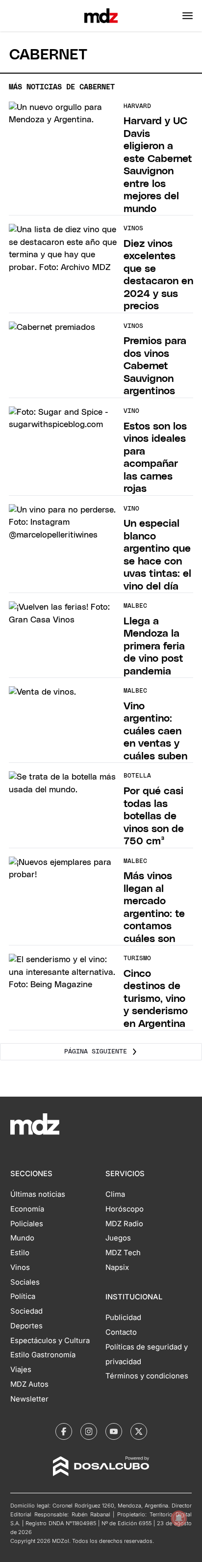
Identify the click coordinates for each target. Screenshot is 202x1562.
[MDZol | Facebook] (64, 1431)
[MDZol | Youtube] (114, 1431)
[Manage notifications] (179, 1518)
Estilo (19, 1252)
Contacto (121, 1332)
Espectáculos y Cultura (50, 1340)
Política (22, 1296)
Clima (115, 1194)
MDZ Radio (124, 1223)
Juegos (118, 1238)
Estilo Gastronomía (43, 1354)
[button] (187, 15)
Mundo (22, 1238)
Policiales (26, 1223)
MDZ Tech (123, 1252)
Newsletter (29, 1399)
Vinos (20, 1267)
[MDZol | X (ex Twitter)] (139, 1431)
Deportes (26, 1325)
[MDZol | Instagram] (89, 1431)
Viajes (20, 1369)
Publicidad (123, 1317)
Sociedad (26, 1311)
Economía (27, 1209)
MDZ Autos (29, 1384)
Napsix (117, 1267)
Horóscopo (124, 1209)
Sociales (25, 1282)
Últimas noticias (37, 1194)
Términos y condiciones (146, 1376)
